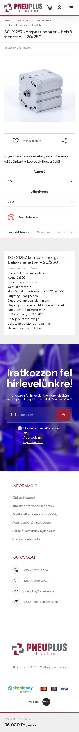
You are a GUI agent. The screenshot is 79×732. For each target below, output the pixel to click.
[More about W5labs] (46, 702)
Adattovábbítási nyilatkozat (31, 522)
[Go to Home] (21, 7)
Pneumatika (23, 20)
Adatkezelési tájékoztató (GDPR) (34, 514)
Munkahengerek (43, 20)
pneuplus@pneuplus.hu (39, 591)
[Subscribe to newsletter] (63, 415)
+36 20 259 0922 (35, 581)
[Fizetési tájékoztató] (39, 690)
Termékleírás (18, 232)
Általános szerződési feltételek (33, 506)
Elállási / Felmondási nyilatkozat (34, 531)
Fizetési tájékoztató (26, 539)
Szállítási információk (54, 232)
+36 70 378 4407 (35, 570)
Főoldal (7, 20)
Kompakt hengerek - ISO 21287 (25, 25)
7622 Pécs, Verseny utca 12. (42, 602)
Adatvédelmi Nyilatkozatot (33, 439)
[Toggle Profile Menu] (59, 7)
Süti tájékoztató (23, 498)
